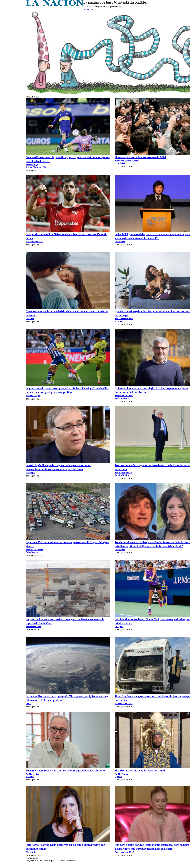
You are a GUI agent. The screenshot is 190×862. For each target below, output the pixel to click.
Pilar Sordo (31, 852)
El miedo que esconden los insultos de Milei (140, 157)
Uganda (118, 777)
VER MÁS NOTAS (32, 858)
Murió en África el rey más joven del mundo (140, 770)
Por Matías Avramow (124, 395)
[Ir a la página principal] (54, 5)
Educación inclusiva (123, 704)
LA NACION (88, 9)
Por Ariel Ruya (32, 165)
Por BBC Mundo (121, 774)
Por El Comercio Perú (124, 318)
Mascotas (119, 321)
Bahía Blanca (32, 552)
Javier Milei (120, 164)
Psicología (30, 473)
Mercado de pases (34, 242)
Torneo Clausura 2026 (36, 167)
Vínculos (30, 319)
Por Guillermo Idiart (123, 473)
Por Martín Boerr (33, 774)
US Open (119, 627)
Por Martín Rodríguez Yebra (127, 161)
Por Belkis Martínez (34, 549)
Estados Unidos (122, 475)
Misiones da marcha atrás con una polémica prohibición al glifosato (65, 770)
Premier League (33, 396)
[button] (68, 126)
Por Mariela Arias (33, 626)
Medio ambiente (122, 398)
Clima (28, 704)
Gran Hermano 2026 (124, 852)
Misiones (30, 777)
